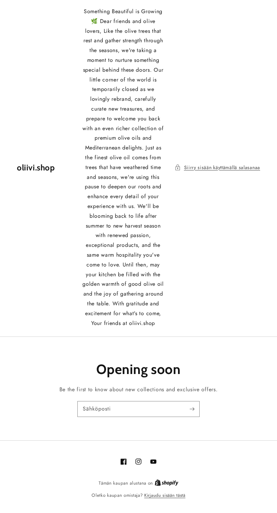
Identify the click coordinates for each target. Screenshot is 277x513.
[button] (217, 167)
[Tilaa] (191, 408)
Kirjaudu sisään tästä (164, 495)
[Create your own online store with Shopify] (166, 483)
